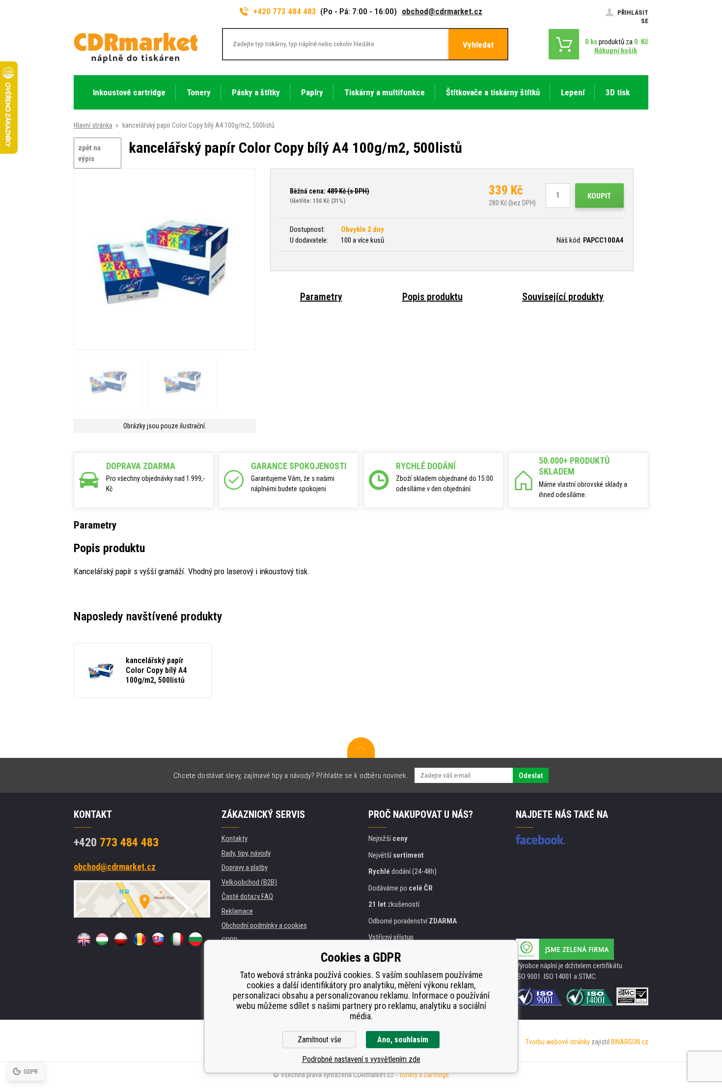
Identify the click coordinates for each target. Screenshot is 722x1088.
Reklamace (237, 911)
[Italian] (177, 939)
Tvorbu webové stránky (558, 1042)
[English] (83, 939)
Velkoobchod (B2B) (249, 882)
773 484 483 (116, 842)
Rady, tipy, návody (246, 853)
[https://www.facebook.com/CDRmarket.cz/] (540, 839)
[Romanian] (139, 939)
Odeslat (531, 775)
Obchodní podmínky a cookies (264, 925)
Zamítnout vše (319, 1039)
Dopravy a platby (245, 867)
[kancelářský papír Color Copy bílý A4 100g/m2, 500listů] (164, 260)
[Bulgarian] (195, 939)
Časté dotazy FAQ (247, 896)
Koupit (599, 196)
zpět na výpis (89, 153)
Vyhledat (478, 45)
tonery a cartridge (424, 1074)
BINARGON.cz (629, 1042)
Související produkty (563, 297)
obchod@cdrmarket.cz (442, 11)
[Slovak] (158, 939)
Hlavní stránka (93, 125)
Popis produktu (432, 297)
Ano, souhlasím (402, 1039)
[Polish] (121, 939)
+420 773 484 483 (284, 11)
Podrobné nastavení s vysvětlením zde (361, 1059)
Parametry (321, 297)
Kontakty (235, 838)
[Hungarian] (102, 939)
